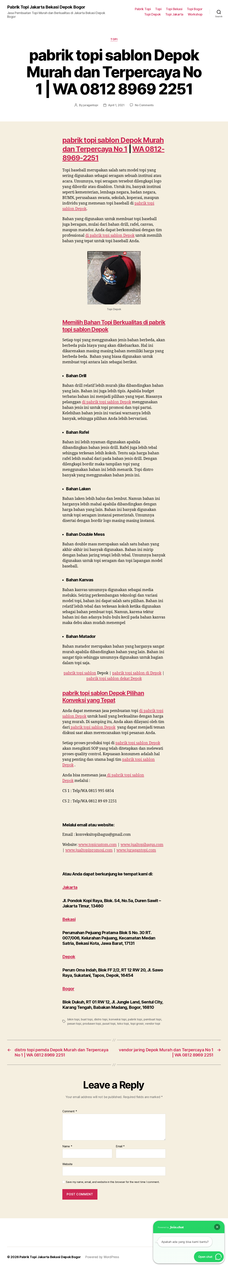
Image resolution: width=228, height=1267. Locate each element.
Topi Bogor (195, 9)
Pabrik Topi (143, 9)
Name (67, 1146)
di (109, 235)
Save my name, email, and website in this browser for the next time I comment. (113, 1182)
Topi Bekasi (174, 9)
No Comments (144, 105)
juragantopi (90, 105)
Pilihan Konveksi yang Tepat (103, 697)
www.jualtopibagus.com (142, 844)
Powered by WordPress (102, 1257)
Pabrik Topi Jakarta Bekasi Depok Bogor (46, 7)
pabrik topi (135, 1019)
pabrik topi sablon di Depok (136, 673)
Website (67, 1164)
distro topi (100, 1019)
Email (120, 1146)
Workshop (195, 14)
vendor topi (152, 1023)
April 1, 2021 (116, 105)
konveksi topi (117, 1019)
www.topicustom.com (97, 844)
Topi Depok (152, 14)
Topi (158, 9)
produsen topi (92, 1023)
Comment (69, 1111)
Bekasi (69, 919)
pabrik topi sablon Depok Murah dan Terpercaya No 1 (113, 144)
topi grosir (137, 1023)
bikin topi (73, 1019)
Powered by (163, 1227)
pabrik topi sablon (80, 673)
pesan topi (74, 1023)
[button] (217, 1227)
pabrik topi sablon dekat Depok (114, 678)
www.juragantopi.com (136, 850)
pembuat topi (152, 1019)
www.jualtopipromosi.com (89, 850)
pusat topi (108, 1023)
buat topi (87, 1019)
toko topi (123, 1023)
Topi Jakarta (174, 14)
